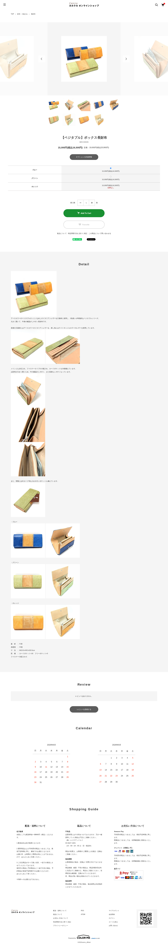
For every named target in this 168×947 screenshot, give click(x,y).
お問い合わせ (113, 925)
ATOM (83, 914)
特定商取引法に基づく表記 (77, 233)
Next (126, 58)
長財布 (33, 14)
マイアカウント (114, 910)
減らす (80, 203)
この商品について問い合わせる (100, 233)
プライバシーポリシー (60, 925)
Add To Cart (86, 213)
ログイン (112, 918)
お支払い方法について (60, 918)
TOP (12, 14)
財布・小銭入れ (22, 14)
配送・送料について (60, 910)
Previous (41, 58)
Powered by (72, 938)
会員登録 (112, 914)
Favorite (85, 224)
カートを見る (113, 922)
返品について (62, 233)
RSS (82, 910)
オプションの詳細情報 (84, 157)
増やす (92, 203)
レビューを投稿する (84, 709)
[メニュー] (4, 4)
